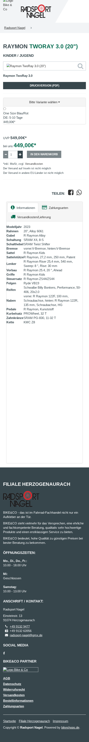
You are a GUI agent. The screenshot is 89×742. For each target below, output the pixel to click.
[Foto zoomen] (44, 66)
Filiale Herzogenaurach (34, 721)
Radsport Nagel (14, 28)
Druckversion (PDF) (44, 85)
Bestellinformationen (18, 700)
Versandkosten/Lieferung (33, 217)
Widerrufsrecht (14, 689)
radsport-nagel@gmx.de (26, 635)
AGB (6, 678)
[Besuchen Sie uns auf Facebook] (4, 653)
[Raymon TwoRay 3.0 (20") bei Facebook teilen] (70, 193)
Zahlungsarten (58, 208)
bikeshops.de (70, 727)
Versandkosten (34, 163)
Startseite (9, 721)
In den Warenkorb (44, 154)
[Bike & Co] (20, 669)
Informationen (25, 208)
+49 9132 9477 (20, 626)
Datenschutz (12, 684)
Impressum (60, 721)
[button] (44, 102)
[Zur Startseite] (36, 11)
